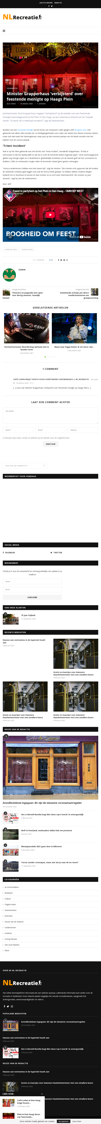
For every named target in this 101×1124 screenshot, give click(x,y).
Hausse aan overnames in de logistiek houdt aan (24, 641)
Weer (7, 950)
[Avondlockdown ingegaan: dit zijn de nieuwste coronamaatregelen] (50, 768)
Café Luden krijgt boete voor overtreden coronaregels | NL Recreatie (51, 379)
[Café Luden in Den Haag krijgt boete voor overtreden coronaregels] (8, 1103)
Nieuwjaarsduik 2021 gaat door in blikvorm (41, 846)
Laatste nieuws (46, 3)
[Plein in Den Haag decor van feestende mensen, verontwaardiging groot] (8, 1117)
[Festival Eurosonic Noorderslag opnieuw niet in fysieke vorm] (26, 328)
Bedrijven (9, 893)
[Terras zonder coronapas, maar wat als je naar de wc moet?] (11, 866)
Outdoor (8, 933)
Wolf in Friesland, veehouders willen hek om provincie (46, 830)
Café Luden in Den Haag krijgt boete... (28, 1101)
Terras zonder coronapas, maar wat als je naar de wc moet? (49, 862)
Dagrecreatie (10, 904)
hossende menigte (25, 130)
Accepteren (63, 1121)
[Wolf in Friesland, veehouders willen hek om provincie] (11, 834)
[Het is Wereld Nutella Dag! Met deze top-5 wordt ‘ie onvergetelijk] (11, 818)
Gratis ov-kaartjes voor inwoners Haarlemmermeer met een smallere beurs (73, 673)
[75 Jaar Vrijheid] (11, 619)
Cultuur (8, 898)
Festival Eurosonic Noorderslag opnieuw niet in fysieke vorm (26, 348)
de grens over (80, 130)
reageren (94, 379)
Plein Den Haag (27, 249)
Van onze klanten (12, 945)
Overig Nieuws (11, 939)
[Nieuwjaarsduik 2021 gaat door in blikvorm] (11, 850)
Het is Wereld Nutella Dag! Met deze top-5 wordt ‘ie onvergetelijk (52, 814)
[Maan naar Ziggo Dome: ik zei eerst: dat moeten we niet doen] (74, 328)
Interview (8, 916)
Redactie (58, 3)
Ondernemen (10, 927)
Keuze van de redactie (14, 921)
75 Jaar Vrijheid (28, 615)
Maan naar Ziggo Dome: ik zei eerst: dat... (74, 347)
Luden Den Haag (10, 249)
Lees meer (76, 1121)
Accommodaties (12, 887)
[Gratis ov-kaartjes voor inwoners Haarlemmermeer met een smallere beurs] (75, 654)
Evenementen (12, 88)
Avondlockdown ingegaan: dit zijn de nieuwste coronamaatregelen (42, 802)
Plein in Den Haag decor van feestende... (28, 1115)
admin (13, 104)
